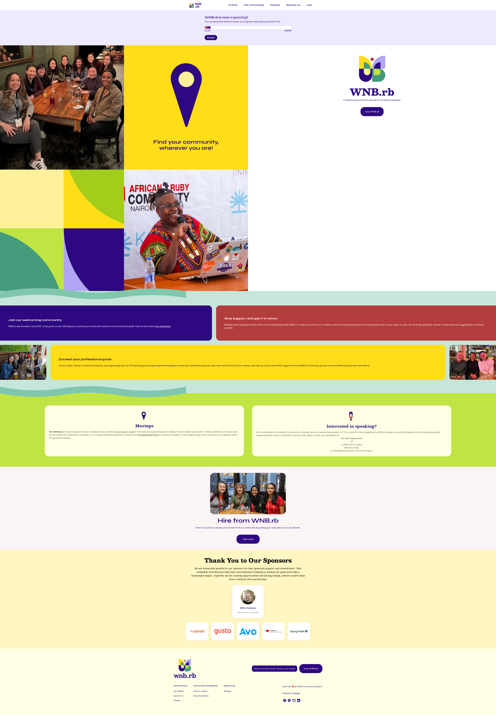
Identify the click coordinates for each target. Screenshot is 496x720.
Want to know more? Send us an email (274, 668)
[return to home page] (195, 5)
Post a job (248, 539)
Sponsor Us (178, 696)
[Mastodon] (289, 700)
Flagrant (296, 693)
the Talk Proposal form (351, 438)
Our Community (254, 4)
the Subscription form (148, 434)
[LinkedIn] (298, 700)
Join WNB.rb (372, 111)
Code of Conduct (200, 691)
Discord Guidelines (201, 696)
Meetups (227, 691)
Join (309, 4)
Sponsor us (293, 4)
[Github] (294, 700)
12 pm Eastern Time (124, 431)
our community (163, 326)
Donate (275, 4)
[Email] (284, 700)
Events (233, 4)
